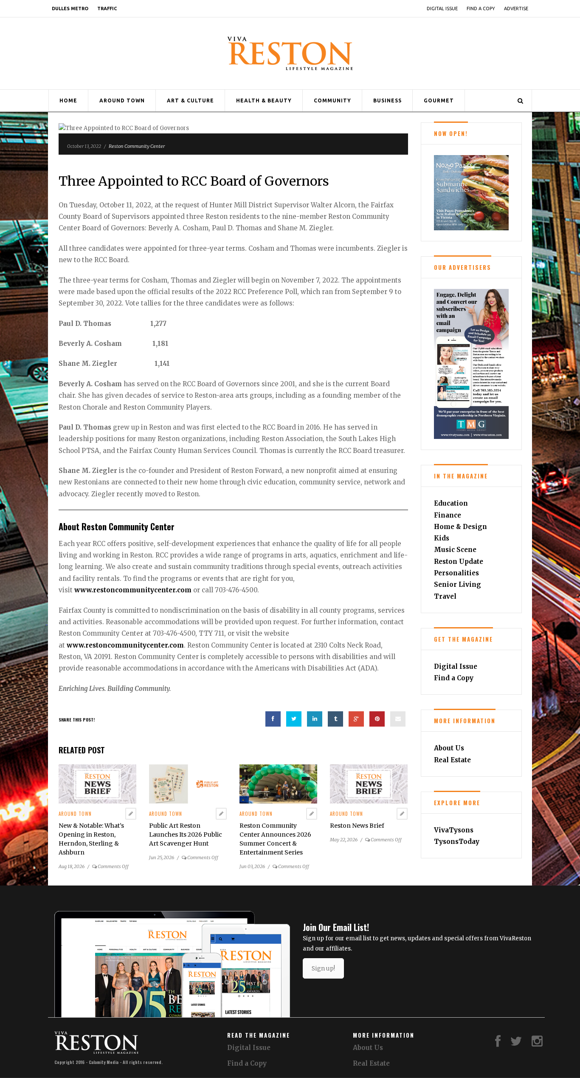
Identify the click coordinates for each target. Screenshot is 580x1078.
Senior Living (457, 584)
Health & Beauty (264, 100)
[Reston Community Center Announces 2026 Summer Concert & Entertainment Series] (278, 783)
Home (68, 100)
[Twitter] (516, 1043)
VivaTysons (453, 830)
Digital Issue (442, 8)
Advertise (516, 8)
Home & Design (460, 527)
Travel (445, 596)
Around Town (122, 100)
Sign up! (323, 968)
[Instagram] (537, 1043)
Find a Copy (481, 8)
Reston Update (458, 561)
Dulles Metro (70, 8)
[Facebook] (498, 1043)
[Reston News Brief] (369, 783)
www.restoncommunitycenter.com (132, 590)
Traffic (107, 8)
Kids (441, 538)
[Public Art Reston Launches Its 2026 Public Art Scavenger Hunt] (188, 783)
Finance (447, 515)
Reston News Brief (357, 825)
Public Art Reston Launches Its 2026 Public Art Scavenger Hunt (185, 834)
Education (451, 503)
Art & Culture (190, 100)
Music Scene (455, 550)
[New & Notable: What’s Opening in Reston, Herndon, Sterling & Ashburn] (97, 783)
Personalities (456, 573)
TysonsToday (456, 842)
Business (387, 100)
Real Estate (452, 760)
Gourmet (439, 100)
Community (332, 100)
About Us (449, 748)
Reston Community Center (137, 146)
